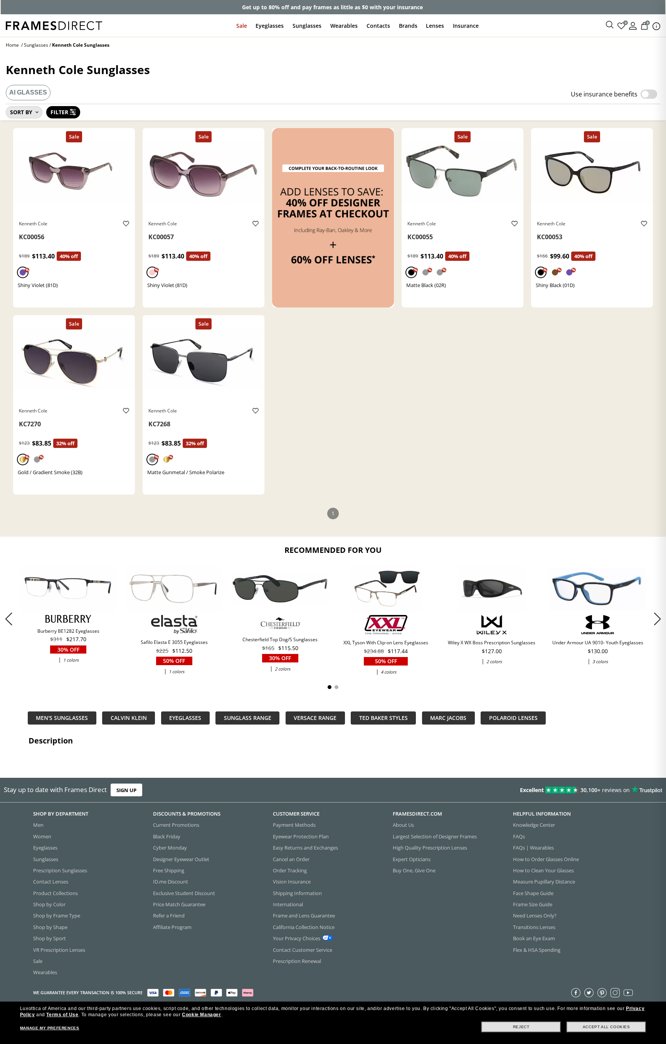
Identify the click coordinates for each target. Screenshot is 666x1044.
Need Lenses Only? (535, 915)
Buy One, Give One (414, 870)
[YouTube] (628, 992)
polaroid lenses (513, 717)
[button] (657, 618)
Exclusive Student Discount (184, 893)
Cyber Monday (170, 848)
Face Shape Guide (533, 893)
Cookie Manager (201, 1014)
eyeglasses (185, 717)
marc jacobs (448, 717)
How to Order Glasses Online (546, 859)
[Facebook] (575, 992)
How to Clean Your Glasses (543, 870)
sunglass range (247, 717)
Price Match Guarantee (179, 904)
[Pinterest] (602, 992)
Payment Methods (294, 825)
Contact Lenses (50, 881)
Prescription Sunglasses (60, 870)
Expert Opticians (412, 859)
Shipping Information (297, 893)
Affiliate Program (172, 927)
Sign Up (126, 790)
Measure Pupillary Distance (544, 881)
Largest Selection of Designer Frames (435, 836)
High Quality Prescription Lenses (430, 848)
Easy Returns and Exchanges (305, 848)
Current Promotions (176, 825)
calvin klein (129, 717)
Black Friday (166, 836)
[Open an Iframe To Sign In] (633, 25)
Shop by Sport (49, 938)
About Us (403, 825)
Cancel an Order (291, 859)
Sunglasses (307, 25)
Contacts (378, 25)
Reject (521, 1027)
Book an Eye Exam (534, 938)
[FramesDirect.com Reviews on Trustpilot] (525, 790)
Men (38, 825)
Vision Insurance (292, 881)
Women (42, 836)
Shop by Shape (50, 927)
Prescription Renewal (297, 961)
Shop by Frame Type (56, 915)
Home (12, 45)
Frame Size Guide (532, 904)
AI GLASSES (28, 92)
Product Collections (55, 893)
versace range (315, 717)
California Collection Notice (304, 927)
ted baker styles (383, 717)
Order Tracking (290, 870)
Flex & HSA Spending (536, 949)
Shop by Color (49, 904)
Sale (241, 25)
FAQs (519, 836)
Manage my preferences (49, 1028)
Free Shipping (168, 870)
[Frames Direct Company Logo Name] (54, 25)
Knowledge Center (534, 825)
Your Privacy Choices (296, 938)
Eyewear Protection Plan (301, 836)
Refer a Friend (169, 915)
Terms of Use (62, 1014)
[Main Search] (610, 25)
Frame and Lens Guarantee (304, 915)
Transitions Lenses (534, 927)
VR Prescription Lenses (59, 949)
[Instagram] (615, 992)
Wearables (344, 25)
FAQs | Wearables (533, 848)
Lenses (435, 25)
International (288, 904)
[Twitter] (589, 992)
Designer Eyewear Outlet (181, 859)
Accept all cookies (606, 1027)
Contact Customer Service (302, 949)
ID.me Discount (170, 881)
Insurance (466, 25)
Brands (408, 25)
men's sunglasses (62, 717)
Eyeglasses (270, 25)
